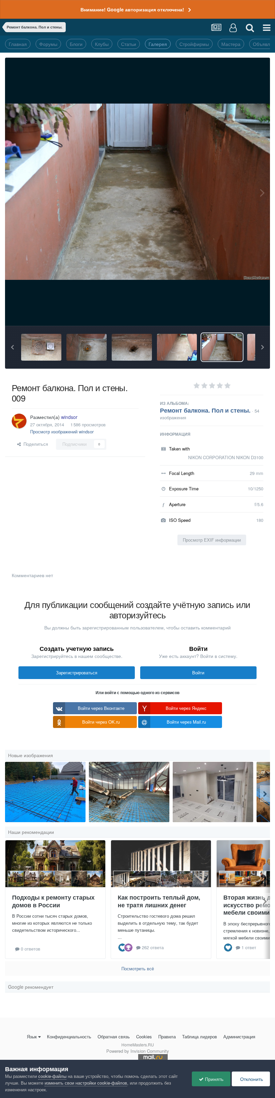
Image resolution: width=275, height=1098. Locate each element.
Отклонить (251, 1079)
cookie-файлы (52, 1076)
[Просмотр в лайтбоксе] (137, 192)
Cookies (144, 1036)
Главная (18, 44)
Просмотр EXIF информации (212, 540)
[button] (12, 347)
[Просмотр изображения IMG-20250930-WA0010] (45, 792)
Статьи (128, 44)
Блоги (76, 44)
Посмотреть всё (137, 968)
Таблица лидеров (199, 1036)
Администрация (239, 1036)
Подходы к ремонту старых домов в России (53, 901)
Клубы (102, 44)
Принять (213, 1079)
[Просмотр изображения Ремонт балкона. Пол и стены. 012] (86, 347)
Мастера (230, 44)
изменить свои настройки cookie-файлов (86, 1083)
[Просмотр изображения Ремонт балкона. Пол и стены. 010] (177, 347)
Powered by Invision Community (137, 1051)
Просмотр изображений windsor (62, 431)
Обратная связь (114, 1036)
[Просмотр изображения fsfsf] (213, 792)
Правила (167, 1036)
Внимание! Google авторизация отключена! (132, 9)
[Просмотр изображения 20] (129, 792)
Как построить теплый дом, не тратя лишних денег (159, 901)
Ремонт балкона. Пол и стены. (205, 410)
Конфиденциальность (69, 1036)
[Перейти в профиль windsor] (19, 421)
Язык (31, 1036)
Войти (198, 672)
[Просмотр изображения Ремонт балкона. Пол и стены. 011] (132, 347)
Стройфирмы (194, 44)
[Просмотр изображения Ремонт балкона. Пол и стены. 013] (41, 347)
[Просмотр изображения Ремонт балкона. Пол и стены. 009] (222, 347)
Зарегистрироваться (76, 672)
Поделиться (34, 444)
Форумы (48, 44)
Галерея (158, 44)
